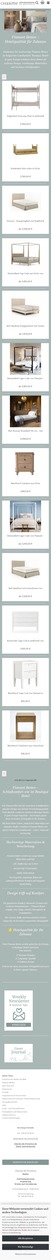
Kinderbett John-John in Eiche (25, 168)
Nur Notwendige (25, 1247)
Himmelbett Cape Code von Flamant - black (25, 378)
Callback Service (9, 1115)
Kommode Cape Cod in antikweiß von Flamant (25, 641)
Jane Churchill (8, 1086)
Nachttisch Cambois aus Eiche (25, 483)
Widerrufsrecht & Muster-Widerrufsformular (21, 1099)
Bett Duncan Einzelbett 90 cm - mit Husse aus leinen (25, 431)
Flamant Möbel (8, 1083)
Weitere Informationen (25, 1254)
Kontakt (5, 1092)
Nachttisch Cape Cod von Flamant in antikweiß (25, 693)
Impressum (7, 1089)
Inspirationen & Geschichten (14, 1096)
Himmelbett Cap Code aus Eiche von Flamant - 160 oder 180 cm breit (25, 273)
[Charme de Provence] (1, 3)
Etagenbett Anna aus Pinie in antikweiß (25, 116)
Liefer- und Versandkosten (13, 1108)
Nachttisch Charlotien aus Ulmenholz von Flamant (25, 745)
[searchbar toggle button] (37, 3)
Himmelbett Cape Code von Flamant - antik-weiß (25, 536)
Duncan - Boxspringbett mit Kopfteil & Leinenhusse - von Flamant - (25, 221)
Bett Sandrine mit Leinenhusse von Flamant (25, 588)
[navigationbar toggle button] (48, 3)
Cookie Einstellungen (11, 1118)
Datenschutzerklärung (11, 1233)
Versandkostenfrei (9, 1102)
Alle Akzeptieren (25, 1238)
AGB (4, 1105)
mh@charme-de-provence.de (25, 1139)
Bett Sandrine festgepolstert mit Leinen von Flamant (25, 326)
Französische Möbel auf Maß (14, 1079)
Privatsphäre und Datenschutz (14, 1112)
